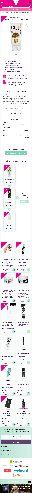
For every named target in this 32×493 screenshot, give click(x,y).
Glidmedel (16, 12)
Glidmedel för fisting (24, 12)
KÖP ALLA (24, 201)
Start (4, 12)
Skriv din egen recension (16, 153)
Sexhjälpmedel (9, 12)
